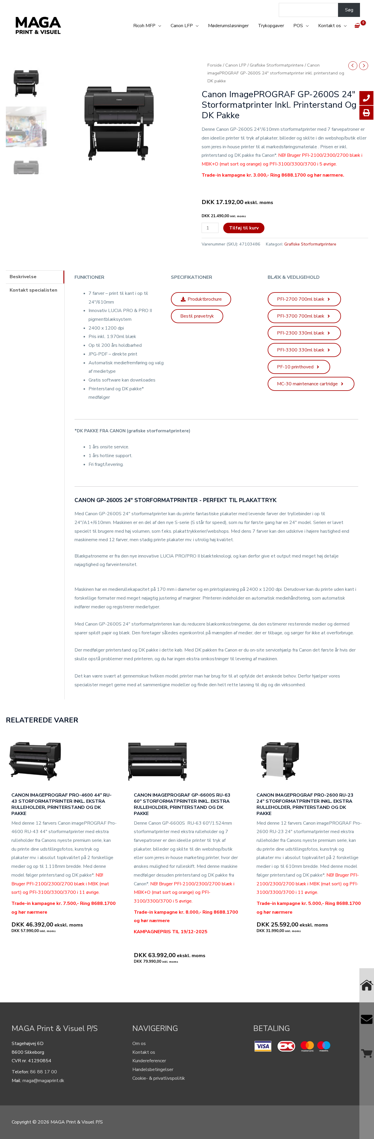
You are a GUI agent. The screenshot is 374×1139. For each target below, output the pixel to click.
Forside (214, 65)
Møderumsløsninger (228, 25)
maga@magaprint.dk (43, 1080)
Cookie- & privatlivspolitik (158, 1078)
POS (298, 25)
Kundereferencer (149, 1061)
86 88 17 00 (43, 1072)
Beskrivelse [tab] (23, 277)
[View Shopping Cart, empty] (357, 25)
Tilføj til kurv (244, 228)
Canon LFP (182, 25)
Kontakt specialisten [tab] (33, 290)
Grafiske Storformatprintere (277, 65)
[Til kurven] (366, 1054)
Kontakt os (329, 25)
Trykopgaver (271, 25)
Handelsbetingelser (152, 1069)
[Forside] (366, 985)
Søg (349, 10)
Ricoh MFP (144, 25)
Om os (139, 1043)
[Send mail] (366, 1019)
